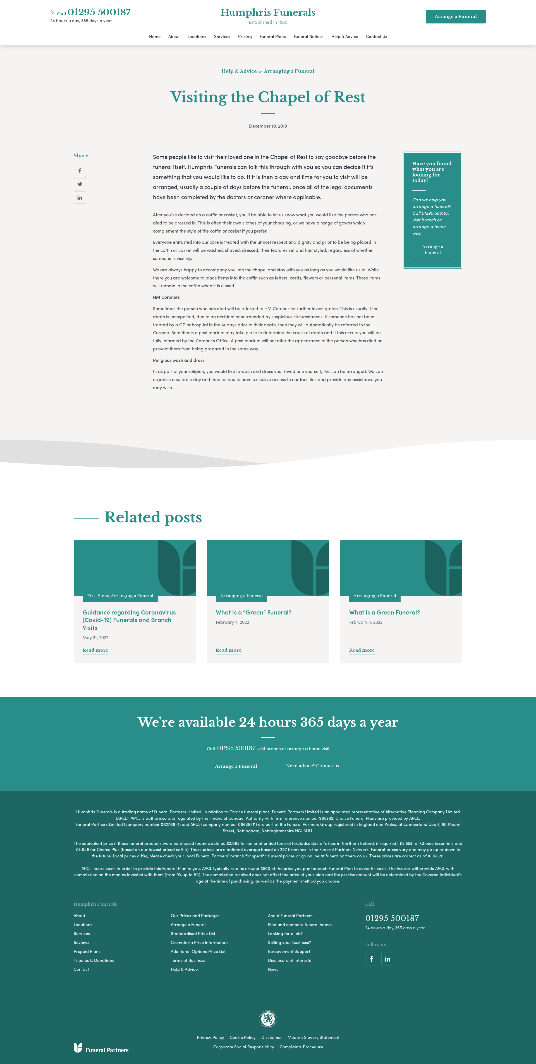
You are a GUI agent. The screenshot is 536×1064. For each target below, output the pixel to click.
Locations (197, 36)
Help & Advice (344, 36)
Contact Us (376, 36)
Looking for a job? (285, 933)
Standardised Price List (193, 933)
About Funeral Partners (290, 915)
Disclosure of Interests (289, 960)
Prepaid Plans (87, 951)
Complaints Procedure (301, 1047)
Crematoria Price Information (199, 942)
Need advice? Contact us (312, 765)
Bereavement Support (289, 951)
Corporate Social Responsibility (243, 1047)
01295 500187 (99, 12)
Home (155, 36)
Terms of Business (188, 960)
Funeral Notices (309, 36)
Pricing (245, 36)
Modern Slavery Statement (313, 1037)
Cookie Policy (243, 1037)
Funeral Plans (273, 36)
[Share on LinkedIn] (80, 198)
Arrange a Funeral (432, 249)
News (273, 969)
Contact (81, 969)
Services (222, 36)
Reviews (81, 942)
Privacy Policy (210, 1037)
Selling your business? (289, 942)
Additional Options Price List (198, 951)
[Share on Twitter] (80, 184)
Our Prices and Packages (195, 915)
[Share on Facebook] (80, 171)
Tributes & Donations (94, 960)
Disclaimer (271, 1037)
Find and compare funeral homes (300, 924)
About (174, 36)
